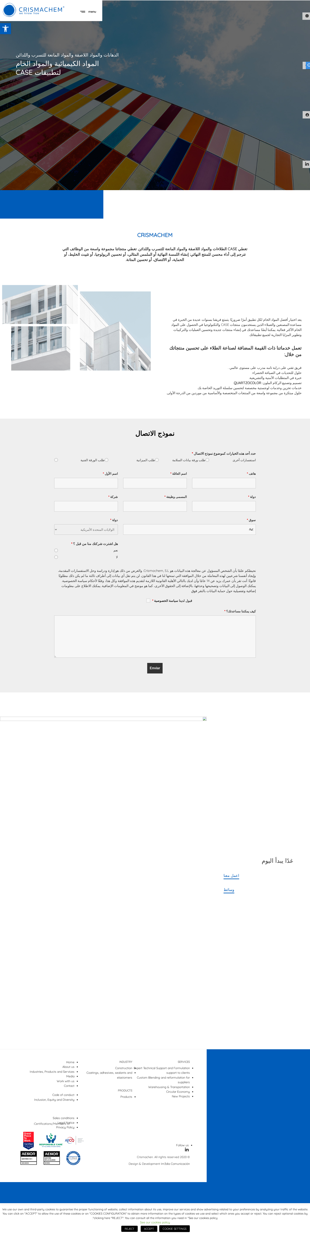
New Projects (181, 1096)
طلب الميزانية (145, 460)
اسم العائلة (178, 474)
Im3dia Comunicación (175, 1164)
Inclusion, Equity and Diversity (54, 1100)
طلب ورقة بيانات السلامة (188, 460)
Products (126, 1097)
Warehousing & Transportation (169, 1087)
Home (70, 1062)
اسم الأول (110, 474)
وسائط (229, 889)
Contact (69, 1086)
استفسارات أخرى (244, 460)
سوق (251, 520)
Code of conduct (63, 1095)
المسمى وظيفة (175, 497)
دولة (252, 497)
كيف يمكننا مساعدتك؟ (240, 611)
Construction (123, 1068)
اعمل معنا (231, 875)
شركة (113, 497)
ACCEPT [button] (149, 1228)
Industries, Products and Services (52, 1072)
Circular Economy (178, 1092)
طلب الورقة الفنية (93, 460)
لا (117, 557)
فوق (194, 591)
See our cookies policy (155, 1222)
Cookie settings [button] (174, 1228)
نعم (115, 550)
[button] (5, 28)
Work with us (65, 1081)
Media (70, 1076)
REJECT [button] (129, 1228)
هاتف (251, 474)
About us (68, 1067)
